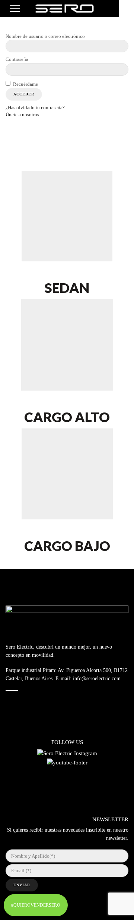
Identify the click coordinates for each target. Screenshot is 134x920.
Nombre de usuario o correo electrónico (45, 36)
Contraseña (17, 59)
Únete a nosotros (22, 114)
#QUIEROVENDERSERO (35, 905)
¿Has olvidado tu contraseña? (35, 107)
